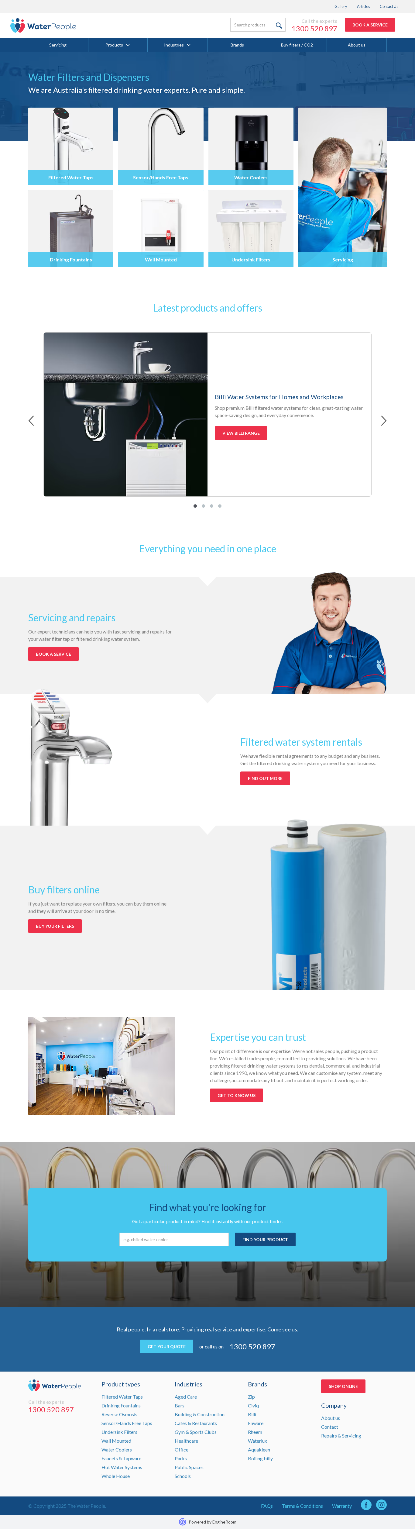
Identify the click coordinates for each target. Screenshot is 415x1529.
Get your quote (167, 1346)
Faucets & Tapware (121, 1458)
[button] (118, 45)
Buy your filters (55, 926)
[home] (43, 25)
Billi (252, 1414)
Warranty (342, 1506)
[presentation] (31, 421)
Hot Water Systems (121, 1467)
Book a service (53, 654)
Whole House (115, 1476)
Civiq (253, 1405)
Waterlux (257, 1441)
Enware (255, 1423)
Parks (181, 1458)
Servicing (58, 44)
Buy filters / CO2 (297, 44)
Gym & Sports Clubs (196, 1432)
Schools (183, 1476)
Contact (329, 1427)
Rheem (255, 1432)
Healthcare (186, 1441)
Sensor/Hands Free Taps (126, 1423)
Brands (237, 44)
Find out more (265, 778)
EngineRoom (224, 1521)
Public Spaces (189, 1467)
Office (181, 1449)
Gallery (340, 6)
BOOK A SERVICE (370, 24)
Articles (363, 6)
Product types (120, 1384)
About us (356, 44)
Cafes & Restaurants (196, 1423)
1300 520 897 (314, 28)
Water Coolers (116, 1449)
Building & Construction (200, 1414)
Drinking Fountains (121, 1405)
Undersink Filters (119, 1432)
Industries (174, 44)
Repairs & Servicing (341, 1435)
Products (114, 44)
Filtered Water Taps (122, 1397)
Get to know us (237, 1095)
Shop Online (343, 1386)
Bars (179, 1405)
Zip (251, 1397)
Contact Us (389, 6)
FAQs (267, 1506)
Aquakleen (259, 1449)
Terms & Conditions (302, 1506)
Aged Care (186, 1397)
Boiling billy (260, 1458)
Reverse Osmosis (119, 1414)
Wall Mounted (116, 1441)
